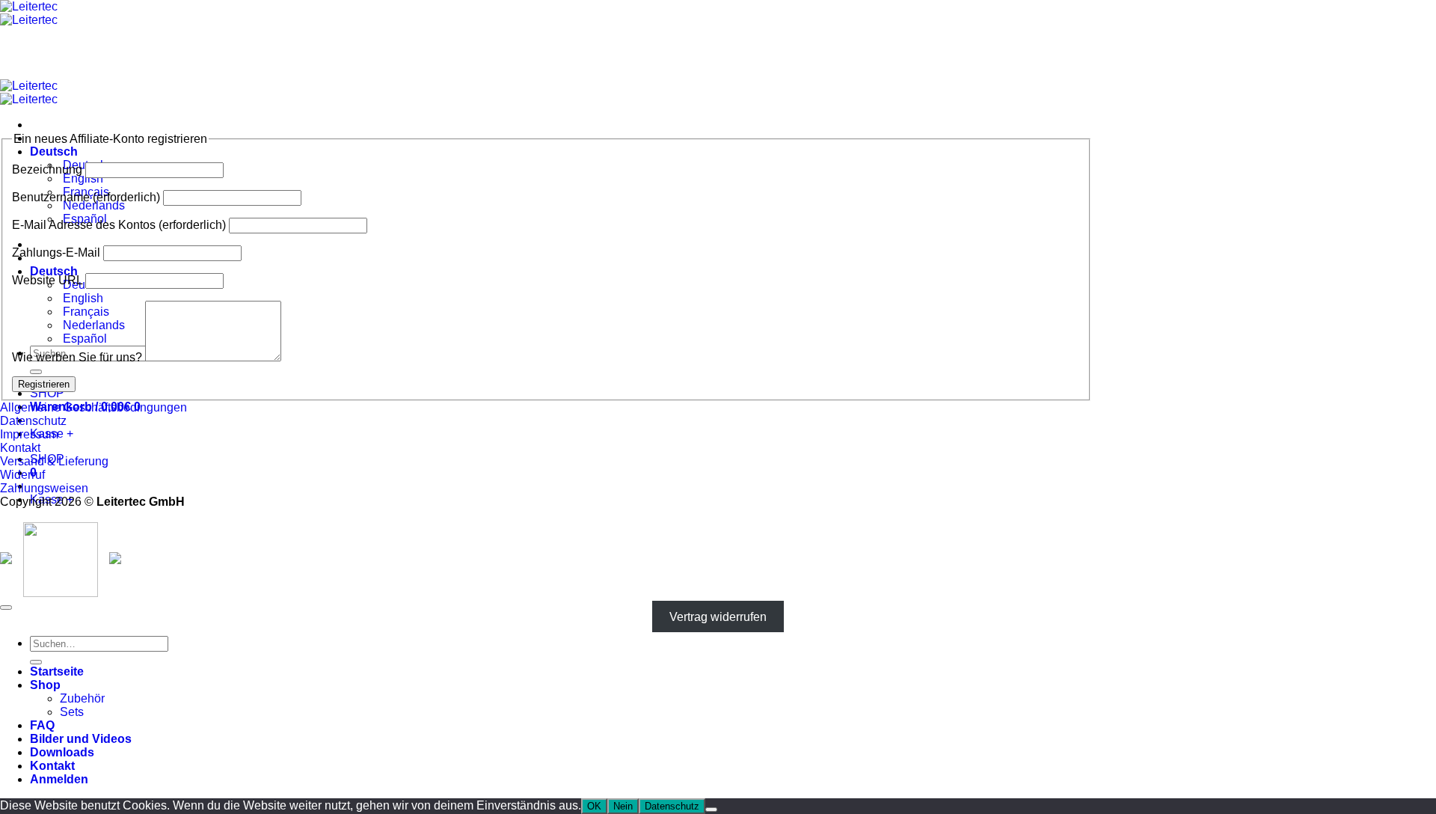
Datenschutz (33, 420)
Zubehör (82, 698)
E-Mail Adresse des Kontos (119, 224)
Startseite (57, 671)
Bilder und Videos (81, 738)
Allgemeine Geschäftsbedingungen (93, 407)
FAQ (42, 725)
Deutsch (55, 151)
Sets (72, 712)
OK (594, 806)
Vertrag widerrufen (718, 616)
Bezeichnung (47, 169)
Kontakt (20, 447)
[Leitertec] (29, 13)
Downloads (62, 752)
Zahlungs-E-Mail (56, 252)
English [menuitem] (81, 178)
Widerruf (22, 474)
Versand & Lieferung (54, 461)
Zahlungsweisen (44, 488)
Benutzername (86, 197)
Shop (45, 685)
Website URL (47, 280)
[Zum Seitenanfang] (6, 607)
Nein (623, 806)
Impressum (29, 434)
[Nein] (711, 809)
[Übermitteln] (36, 372)
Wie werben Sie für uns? (77, 357)
